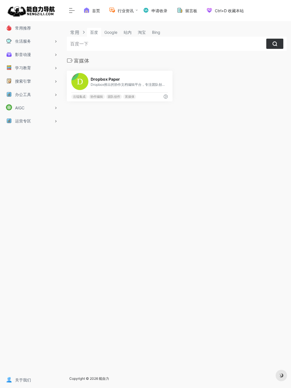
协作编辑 (96, 97)
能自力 (104, 378)
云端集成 (79, 97)
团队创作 (114, 97)
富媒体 (129, 97)
